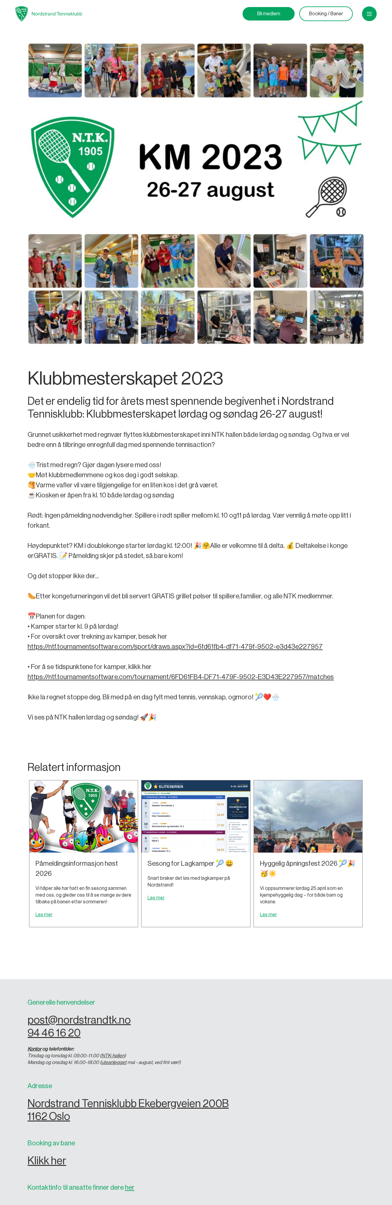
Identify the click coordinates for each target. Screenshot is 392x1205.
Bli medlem (268, 13)
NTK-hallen (112, 1055)
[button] (369, 13)
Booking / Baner (326, 13)
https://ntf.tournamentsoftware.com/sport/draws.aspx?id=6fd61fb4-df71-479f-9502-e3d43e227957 (175, 646)
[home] (48, 13)
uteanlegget (113, 1062)
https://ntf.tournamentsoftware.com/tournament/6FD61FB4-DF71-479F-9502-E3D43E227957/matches (181, 677)
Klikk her (47, 1160)
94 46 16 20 (54, 1033)
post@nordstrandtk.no (79, 1020)
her (129, 1187)
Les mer (44, 914)
